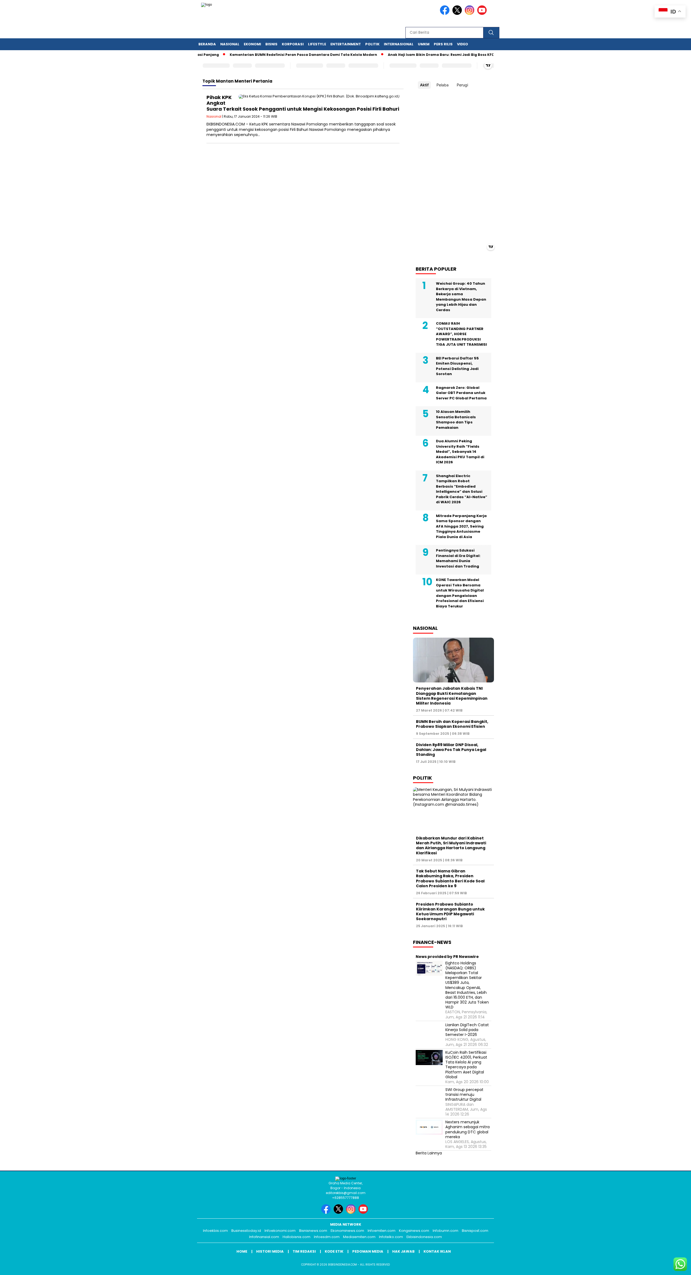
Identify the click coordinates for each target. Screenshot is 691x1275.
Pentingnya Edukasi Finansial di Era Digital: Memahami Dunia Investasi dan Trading (458, 558)
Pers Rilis (443, 44)
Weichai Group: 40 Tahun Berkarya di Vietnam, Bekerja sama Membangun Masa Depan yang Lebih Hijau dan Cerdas (461, 296)
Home (241, 1251)
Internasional (399, 44)
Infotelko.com (391, 1236)
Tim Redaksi (304, 1251)
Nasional (229, 44)
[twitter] (458, 14)
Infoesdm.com (327, 1236)
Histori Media (270, 1251)
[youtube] (483, 14)
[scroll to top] (666, 1266)
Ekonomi (252, 44)
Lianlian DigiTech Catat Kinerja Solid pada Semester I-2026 (467, 1029)
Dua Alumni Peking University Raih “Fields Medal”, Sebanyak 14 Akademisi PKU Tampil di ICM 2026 (460, 451)
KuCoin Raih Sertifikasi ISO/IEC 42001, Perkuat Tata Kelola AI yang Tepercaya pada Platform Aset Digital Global (466, 1064)
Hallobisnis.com (296, 1236)
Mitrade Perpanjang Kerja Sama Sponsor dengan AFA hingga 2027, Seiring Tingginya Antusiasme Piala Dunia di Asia (461, 526)
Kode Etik (334, 1251)
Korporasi (293, 44)
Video (462, 44)
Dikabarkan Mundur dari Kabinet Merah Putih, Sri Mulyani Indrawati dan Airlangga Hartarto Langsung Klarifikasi (451, 845)
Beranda (207, 44)
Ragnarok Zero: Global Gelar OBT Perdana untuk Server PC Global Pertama (461, 393)
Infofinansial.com (264, 1236)
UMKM (423, 44)
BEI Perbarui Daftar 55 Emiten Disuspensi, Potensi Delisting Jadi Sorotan (457, 366)
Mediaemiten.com (359, 1236)
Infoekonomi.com (280, 1230)
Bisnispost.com (475, 1230)
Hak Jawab (403, 1251)
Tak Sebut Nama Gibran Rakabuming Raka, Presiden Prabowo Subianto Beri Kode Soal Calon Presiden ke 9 (450, 878)
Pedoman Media (367, 1251)
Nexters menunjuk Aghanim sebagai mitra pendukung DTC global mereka (467, 1129)
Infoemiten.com (381, 1230)
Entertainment (345, 44)
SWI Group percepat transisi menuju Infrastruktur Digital (464, 1094)
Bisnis (271, 44)
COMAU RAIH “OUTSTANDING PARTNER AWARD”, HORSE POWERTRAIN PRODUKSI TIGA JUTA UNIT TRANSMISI (461, 334)
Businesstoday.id (246, 1230)
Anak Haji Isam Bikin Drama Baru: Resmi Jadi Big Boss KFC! (418, 54)
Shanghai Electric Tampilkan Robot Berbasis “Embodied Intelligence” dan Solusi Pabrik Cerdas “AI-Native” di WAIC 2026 (461, 489)
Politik (372, 44)
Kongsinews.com (414, 1230)
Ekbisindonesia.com (424, 1236)
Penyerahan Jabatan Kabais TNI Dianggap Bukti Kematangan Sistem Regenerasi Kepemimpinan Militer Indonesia (451, 696)
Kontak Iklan (437, 1251)
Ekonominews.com (347, 1230)
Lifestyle (317, 44)
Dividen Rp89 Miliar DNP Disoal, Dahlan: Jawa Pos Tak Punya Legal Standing (451, 749)
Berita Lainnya (429, 1153)
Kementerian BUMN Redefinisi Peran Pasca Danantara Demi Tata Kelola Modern (280, 54)
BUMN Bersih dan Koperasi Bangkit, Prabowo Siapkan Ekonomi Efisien (452, 724)
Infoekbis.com (215, 1230)
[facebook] (445, 14)
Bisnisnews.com (313, 1230)
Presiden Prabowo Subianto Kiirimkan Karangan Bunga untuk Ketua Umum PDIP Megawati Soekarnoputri (450, 912)
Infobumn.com (445, 1230)
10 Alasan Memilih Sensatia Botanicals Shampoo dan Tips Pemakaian (456, 419)
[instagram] (470, 14)
